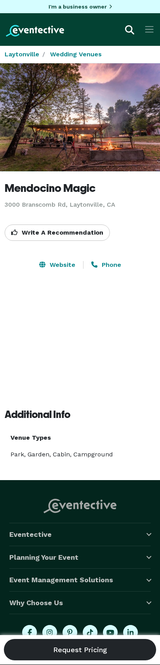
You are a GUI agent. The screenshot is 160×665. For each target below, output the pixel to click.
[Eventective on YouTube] (110, 632)
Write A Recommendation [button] (61, 232)
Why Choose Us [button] (36, 603)
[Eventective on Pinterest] (70, 632)
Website (61, 264)
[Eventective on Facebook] (29, 632)
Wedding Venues (76, 54)
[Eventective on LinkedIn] (130, 632)
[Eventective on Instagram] (49, 632)
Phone (110, 264)
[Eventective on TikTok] (90, 632)
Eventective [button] (30, 534)
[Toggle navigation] (149, 29)
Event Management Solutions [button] (61, 580)
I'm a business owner (78, 6)
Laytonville (22, 54)
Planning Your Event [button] (43, 557)
